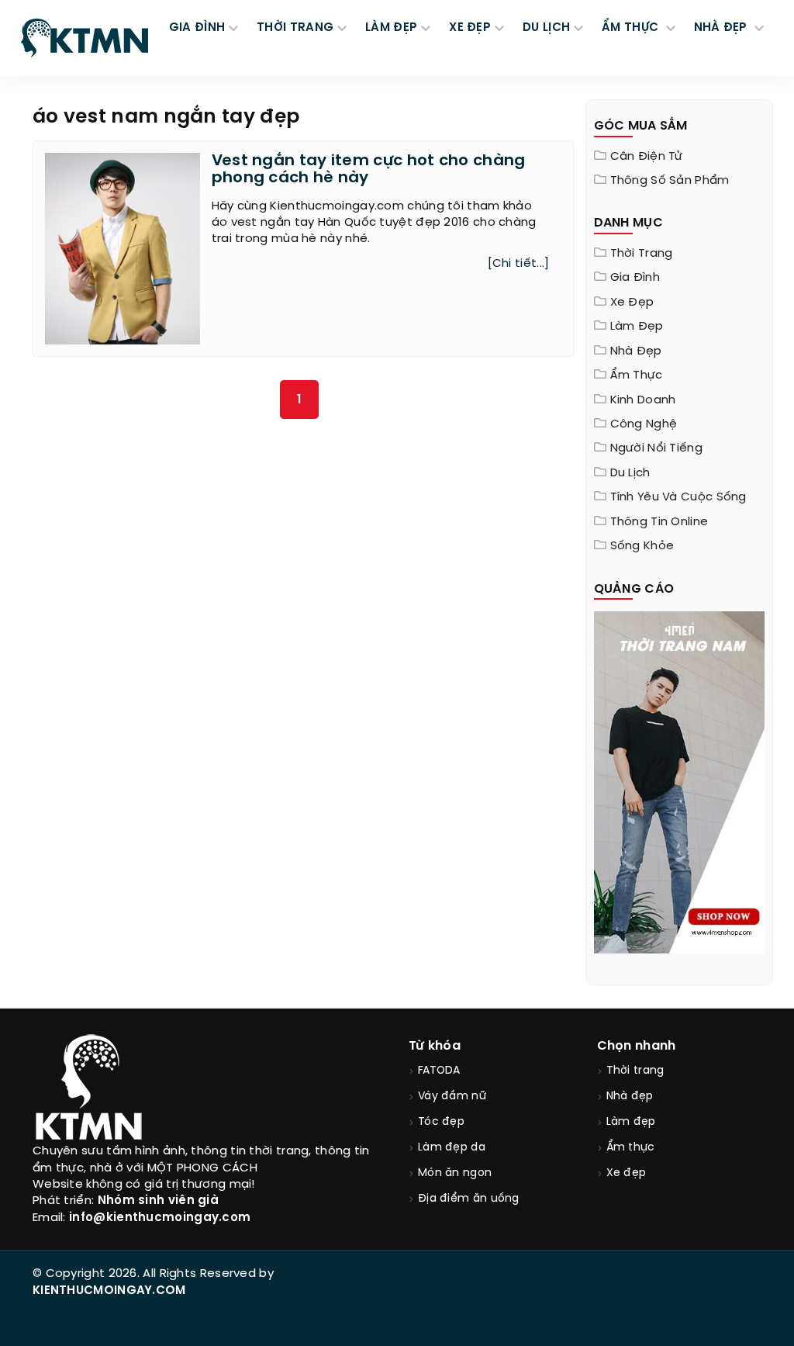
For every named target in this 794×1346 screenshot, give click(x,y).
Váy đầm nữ (452, 1096)
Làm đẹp (637, 326)
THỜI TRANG (295, 28)
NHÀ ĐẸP (722, 28)
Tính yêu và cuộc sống (678, 497)
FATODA (439, 1071)
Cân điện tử (646, 157)
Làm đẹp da (451, 1148)
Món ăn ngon (455, 1173)
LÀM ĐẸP (391, 28)
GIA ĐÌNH (197, 28)
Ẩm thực (636, 375)
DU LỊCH (546, 28)
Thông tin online (659, 522)
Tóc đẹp (441, 1122)
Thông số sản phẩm (670, 181)
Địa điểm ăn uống (469, 1199)
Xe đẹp (632, 302)
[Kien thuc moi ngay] (84, 38)
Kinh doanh (643, 400)
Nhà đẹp (636, 351)
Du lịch (630, 473)
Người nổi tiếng (656, 448)
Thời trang (641, 253)
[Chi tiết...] (519, 264)
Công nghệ (644, 424)
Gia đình (635, 278)
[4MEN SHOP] (679, 781)
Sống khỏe (642, 546)
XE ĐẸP (470, 28)
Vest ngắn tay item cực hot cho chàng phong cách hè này (369, 169)
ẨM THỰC (631, 28)
